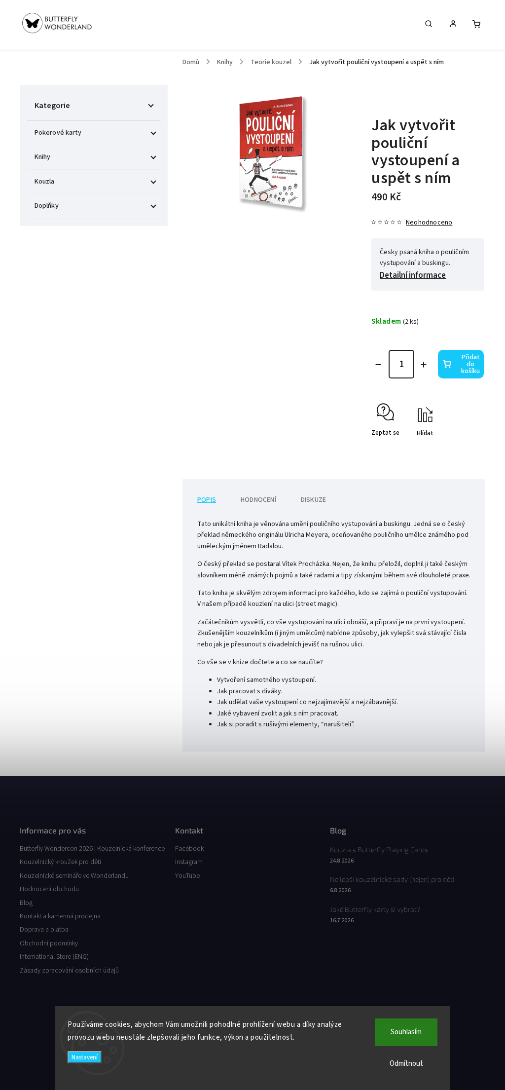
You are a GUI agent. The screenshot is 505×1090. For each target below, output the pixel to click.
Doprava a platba (44, 930)
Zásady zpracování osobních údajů (69, 971)
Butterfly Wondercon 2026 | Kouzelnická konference (92, 849)
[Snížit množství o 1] (378, 364)
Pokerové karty (58, 133)
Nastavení (85, 1057)
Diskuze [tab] (313, 500)
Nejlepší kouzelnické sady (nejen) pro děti (392, 879)
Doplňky (47, 206)
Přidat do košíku (470, 364)
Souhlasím (406, 1032)
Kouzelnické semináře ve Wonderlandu (74, 876)
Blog (26, 903)
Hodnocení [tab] (258, 500)
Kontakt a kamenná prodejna (60, 916)
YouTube (187, 876)
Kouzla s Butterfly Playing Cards (379, 849)
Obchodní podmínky (49, 943)
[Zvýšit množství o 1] (423, 364)
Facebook (189, 849)
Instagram (189, 862)
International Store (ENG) (54, 957)
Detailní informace (413, 275)
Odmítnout (406, 1063)
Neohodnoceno (429, 222)
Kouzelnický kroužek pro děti (60, 862)
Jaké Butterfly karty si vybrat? (375, 909)
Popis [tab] (206, 500)
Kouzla (45, 182)
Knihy (43, 157)
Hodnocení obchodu (49, 889)
